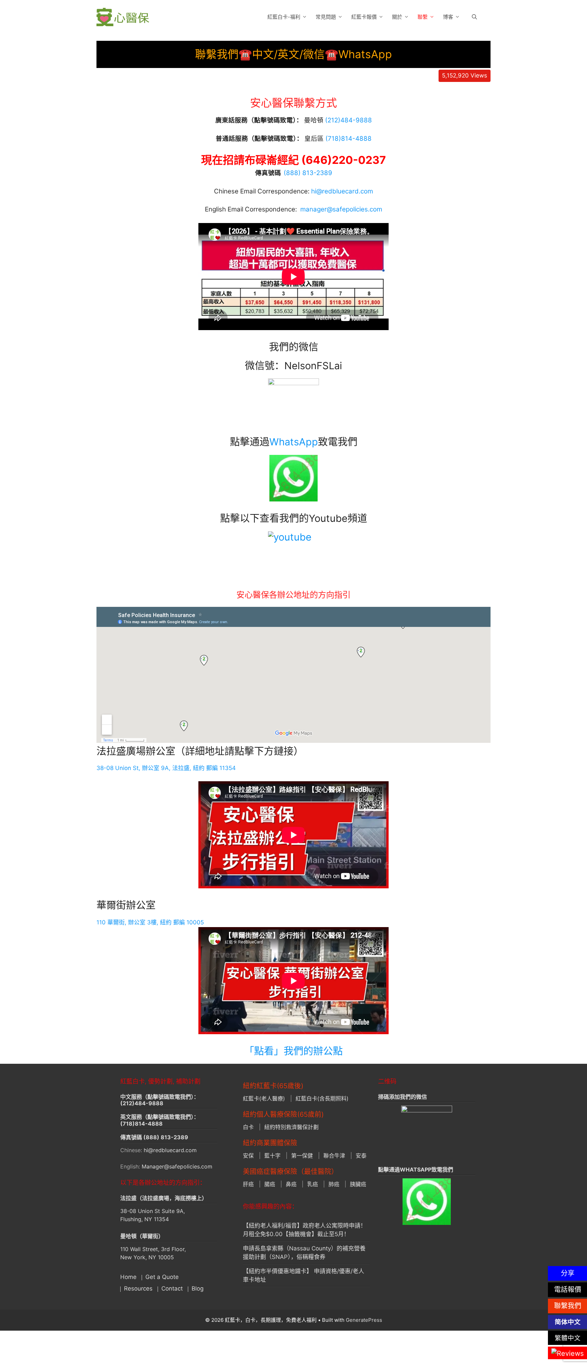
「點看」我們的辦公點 (293, 1051)
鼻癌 (291, 1184)
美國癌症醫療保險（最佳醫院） (290, 1171)
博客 (448, 17)
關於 (397, 17)
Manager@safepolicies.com (177, 1166)
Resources (138, 1288)
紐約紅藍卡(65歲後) (273, 1086)
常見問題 (326, 17)
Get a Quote (162, 1277)
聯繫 (422, 17)
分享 (567, 1273)
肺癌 (333, 1184)
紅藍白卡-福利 (283, 17)
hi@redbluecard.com (342, 191)
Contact (172, 1288)
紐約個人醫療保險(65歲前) (283, 1114)
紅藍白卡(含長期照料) (322, 1098)
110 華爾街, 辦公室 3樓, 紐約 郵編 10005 (150, 922)
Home (128, 1277)
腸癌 (269, 1184)
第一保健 (302, 1155)
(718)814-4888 (141, 1123)
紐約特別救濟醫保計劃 (291, 1127)
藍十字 (272, 1155)
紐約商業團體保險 (270, 1143)
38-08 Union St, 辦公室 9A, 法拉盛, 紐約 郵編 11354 (166, 768)
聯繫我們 (567, 1306)
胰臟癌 (358, 1184)
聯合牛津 (334, 1155)
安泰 (361, 1155)
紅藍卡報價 (364, 17)
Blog (197, 1288)
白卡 (248, 1127)
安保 (248, 1155)
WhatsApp (293, 442)
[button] (474, 17)
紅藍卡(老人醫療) (264, 1098)
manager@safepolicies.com (341, 209)
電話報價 (567, 1289)
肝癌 (248, 1184)
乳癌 (312, 1184)
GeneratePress (364, 1320)
